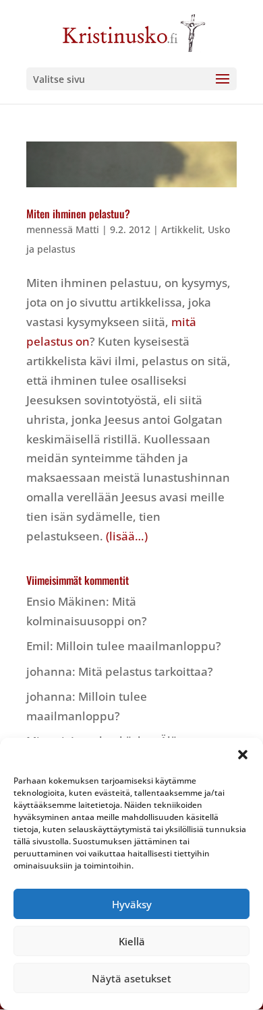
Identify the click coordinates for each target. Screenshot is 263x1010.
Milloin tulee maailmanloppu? (138, 646)
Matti (87, 229)
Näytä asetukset (131, 978)
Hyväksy (132, 904)
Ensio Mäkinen (66, 601)
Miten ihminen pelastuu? (78, 214)
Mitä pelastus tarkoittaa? (145, 671)
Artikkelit (181, 229)
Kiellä (132, 941)
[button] (243, 754)
